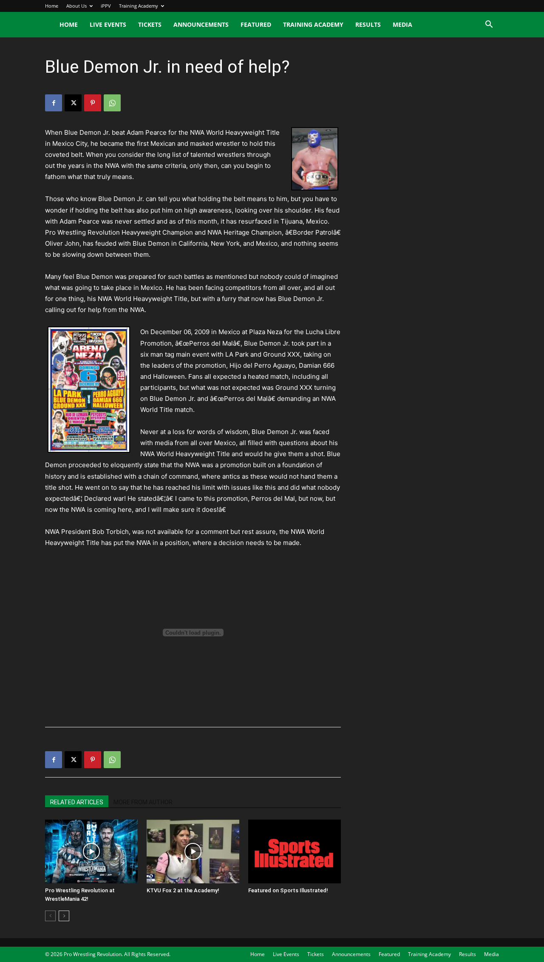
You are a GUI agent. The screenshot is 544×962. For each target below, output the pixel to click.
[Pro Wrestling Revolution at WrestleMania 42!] (91, 851)
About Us (76, 6)
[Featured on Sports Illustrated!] (294, 851)
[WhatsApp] (112, 102)
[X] (73, 102)
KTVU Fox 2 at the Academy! (183, 890)
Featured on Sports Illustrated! (288, 890)
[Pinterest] (92, 102)
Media (402, 24)
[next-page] (64, 916)
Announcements (201, 24)
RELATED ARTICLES (76, 802)
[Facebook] (53, 102)
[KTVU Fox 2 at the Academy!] (193, 851)
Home (51, 6)
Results (368, 24)
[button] (489, 25)
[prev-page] (50, 916)
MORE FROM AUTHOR (143, 802)
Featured (256, 24)
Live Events (108, 24)
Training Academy (138, 6)
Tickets (150, 24)
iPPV (106, 6)
